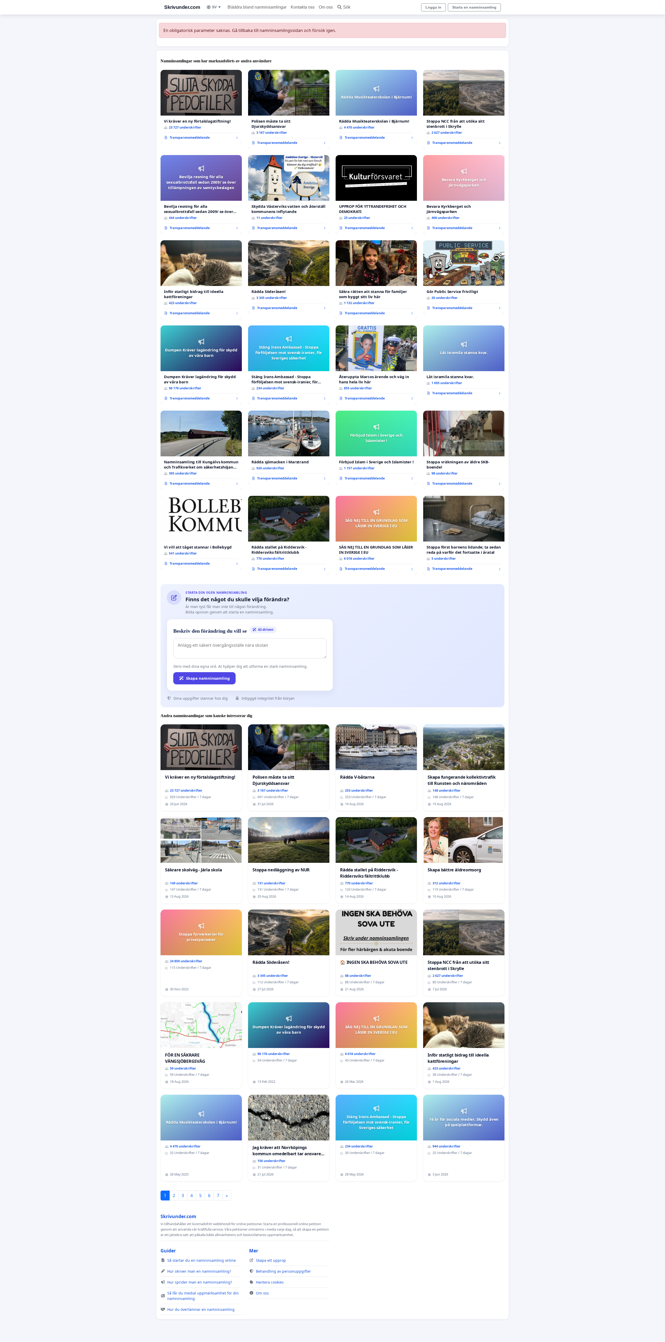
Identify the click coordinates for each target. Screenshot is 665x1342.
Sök (346, 7)
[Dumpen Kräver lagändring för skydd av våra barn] (201, 364)
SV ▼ (216, 7)
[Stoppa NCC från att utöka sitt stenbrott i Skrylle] (463, 109)
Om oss (326, 7)
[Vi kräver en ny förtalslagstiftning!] (201, 107)
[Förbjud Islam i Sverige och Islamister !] (376, 447)
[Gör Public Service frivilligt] (463, 277)
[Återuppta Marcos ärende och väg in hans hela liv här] (376, 364)
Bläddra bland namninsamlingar (257, 7)
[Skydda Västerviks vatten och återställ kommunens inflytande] (288, 194)
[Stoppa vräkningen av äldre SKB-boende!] (463, 450)
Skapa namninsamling (208, 678)
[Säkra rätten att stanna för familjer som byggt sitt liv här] (376, 279)
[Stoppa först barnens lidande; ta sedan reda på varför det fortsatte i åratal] (463, 535)
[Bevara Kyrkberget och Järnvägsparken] (463, 194)
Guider (168, 1250)
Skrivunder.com (182, 7)
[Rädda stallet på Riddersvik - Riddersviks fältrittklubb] (288, 535)
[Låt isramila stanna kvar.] (463, 362)
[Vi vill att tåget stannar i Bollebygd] (201, 533)
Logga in (433, 7)
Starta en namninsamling (474, 7)
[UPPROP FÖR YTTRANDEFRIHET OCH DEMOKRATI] (376, 194)
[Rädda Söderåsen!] (288, 277)
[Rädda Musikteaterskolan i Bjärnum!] (376, 107)
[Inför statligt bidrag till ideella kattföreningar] (201, 279)
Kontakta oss (303, 7)
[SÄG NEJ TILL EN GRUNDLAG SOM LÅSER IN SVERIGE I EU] (376, 535)
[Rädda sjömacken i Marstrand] (288, 447)
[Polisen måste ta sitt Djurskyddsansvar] (288, 109)
